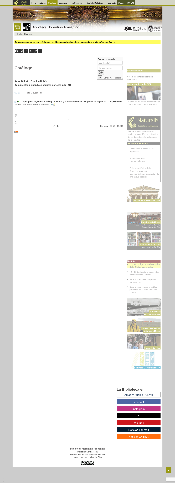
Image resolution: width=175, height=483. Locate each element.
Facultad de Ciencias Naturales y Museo (151, 329)
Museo (121, 2)
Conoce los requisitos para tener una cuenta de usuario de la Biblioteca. (143, 103)
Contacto (112, 2)
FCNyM (130, 2)
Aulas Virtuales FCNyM (138, 395)
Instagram (138, 409)
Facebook (139, 402)
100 (117, 125)
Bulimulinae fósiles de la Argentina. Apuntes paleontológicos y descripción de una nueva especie (144, 172)
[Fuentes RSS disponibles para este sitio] (68, 132)
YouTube (138, 423)
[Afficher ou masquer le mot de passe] (101, 72)
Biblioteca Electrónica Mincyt (147, 367)
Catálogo (52, 2)
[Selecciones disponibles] (23, 92)
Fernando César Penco (23, 104)
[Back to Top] (168, 470)
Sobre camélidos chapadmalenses (137, 159)
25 (111, 125)
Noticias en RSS (139, 437)
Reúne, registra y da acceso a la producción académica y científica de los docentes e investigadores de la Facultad (143, 135)
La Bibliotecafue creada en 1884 (152, 313)
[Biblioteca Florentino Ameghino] (21, 2)
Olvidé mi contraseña (113, 77)
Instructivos (77, 2)
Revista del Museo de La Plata (146, 200)
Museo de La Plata (152, 347)
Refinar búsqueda (34, 92)
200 (121, 125)
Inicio (33, 2)
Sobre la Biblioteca (95, 2)
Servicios (63, 2)
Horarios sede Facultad (150, 244)
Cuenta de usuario (106, 59)
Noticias (42, 2)
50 (114, 125)
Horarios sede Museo (150, 222)
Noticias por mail (138, 430)
